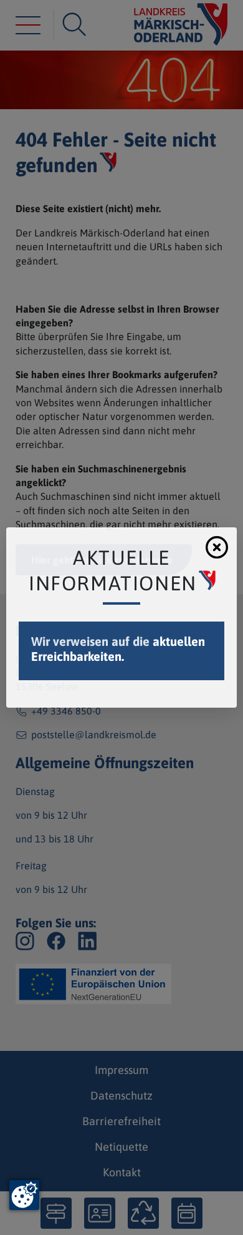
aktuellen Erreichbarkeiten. (118, 648)
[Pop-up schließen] (217, 547)
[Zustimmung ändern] (24, 1195)
